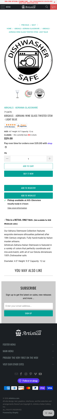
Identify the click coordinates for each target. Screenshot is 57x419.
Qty (5, 153)
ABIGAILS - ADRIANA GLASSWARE (21, 107)
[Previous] (6, 60)
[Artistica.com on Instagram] (26, 374)
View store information (17, 208)
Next (34, 25)
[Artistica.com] (28, 7)
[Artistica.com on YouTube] (40, 374)
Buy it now (28, 173)
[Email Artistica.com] (16, 374)
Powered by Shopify (10, 413)
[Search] (46, 7)
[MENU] (1, 7)
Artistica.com (14, 398)
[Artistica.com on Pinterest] (31, 374)
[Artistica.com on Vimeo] (35, 374)
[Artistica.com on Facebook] (21, 374)
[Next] (51, 60)
